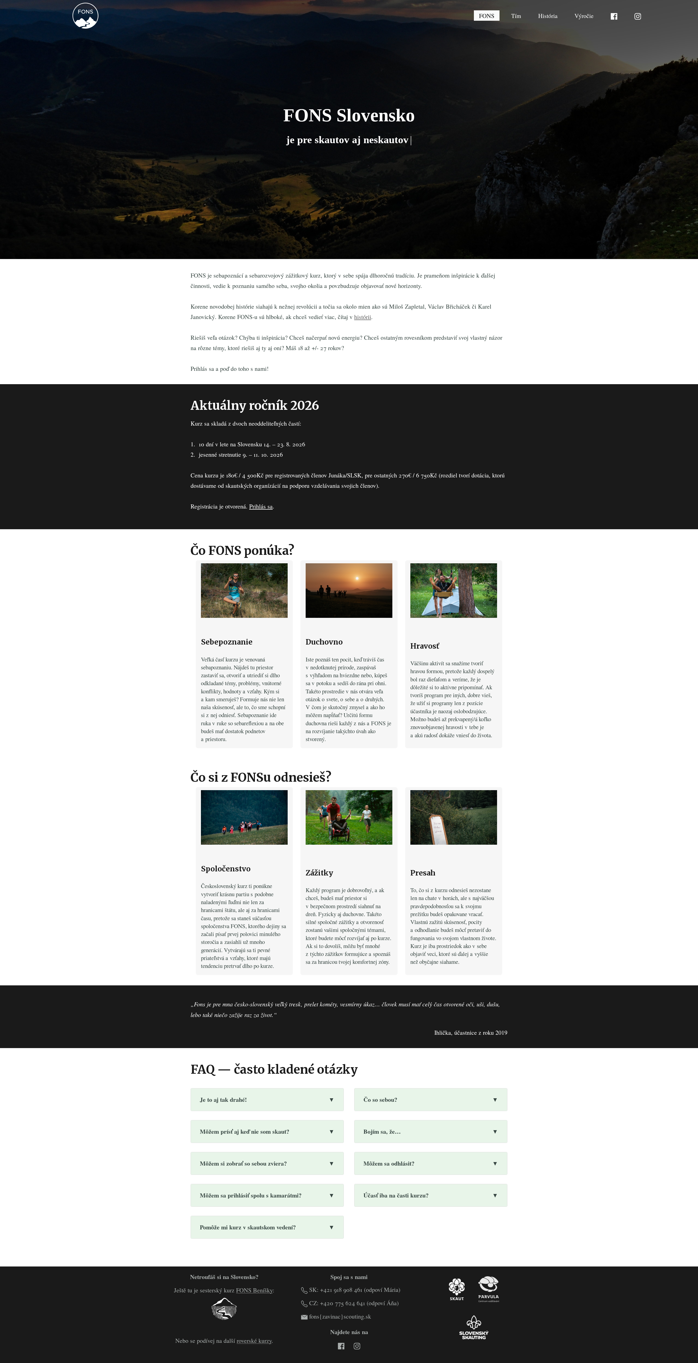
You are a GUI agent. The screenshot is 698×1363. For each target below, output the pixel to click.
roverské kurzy (254, 1340)
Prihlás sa (261, 506)
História (548, 15)
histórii (362, 317)
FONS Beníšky (254, 1290)
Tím (516, 15)
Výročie (584, 15)
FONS (486, 15)
